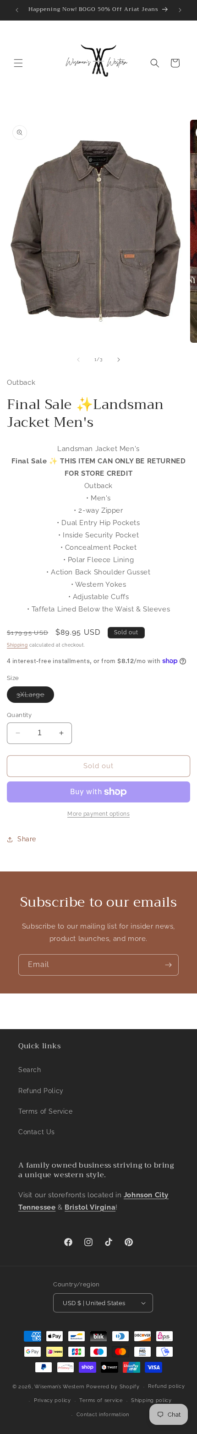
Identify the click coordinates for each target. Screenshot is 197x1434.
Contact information (103, 1415)
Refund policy (166, 1386)
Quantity (19, 715)
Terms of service (100, 1400)
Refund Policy (41, 1090)
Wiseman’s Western (60, 1387)
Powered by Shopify (113, 1387)
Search (29, 1069)
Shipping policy (151, 1400)
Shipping (17, 645)
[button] (18, 63)
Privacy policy (52, 1400)
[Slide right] (119, 360)
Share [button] (26, 839)
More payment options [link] (98, 814)
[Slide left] (78, 360)
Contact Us (36, 1132)
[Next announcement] (180, 10)
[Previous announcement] (17, 10)
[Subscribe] (168, 965)
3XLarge (35, 696)
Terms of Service (45, 1111)
